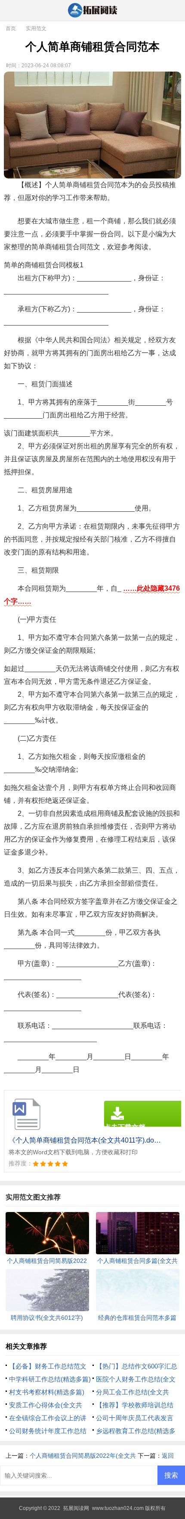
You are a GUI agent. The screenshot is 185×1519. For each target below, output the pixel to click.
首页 (11, 28)
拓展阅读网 (76, 1508)
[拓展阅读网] (92, 11)
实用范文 (36, 28)
